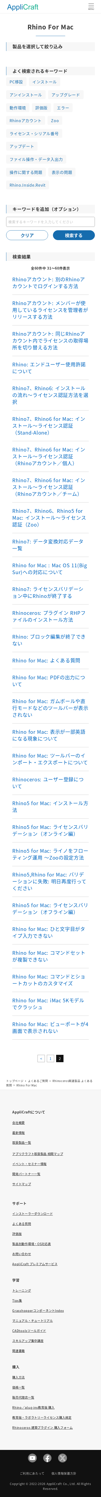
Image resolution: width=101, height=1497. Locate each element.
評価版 (17, 1234)
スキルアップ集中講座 (27, 1341)
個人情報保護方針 (63, 1473)
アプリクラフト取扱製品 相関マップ (37, 1154)
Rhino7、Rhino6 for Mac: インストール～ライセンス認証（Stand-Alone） (48, 425)
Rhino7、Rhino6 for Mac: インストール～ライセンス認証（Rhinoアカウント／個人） (48, 456)
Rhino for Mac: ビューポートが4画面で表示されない (50, 1027)
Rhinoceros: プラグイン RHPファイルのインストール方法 (49, 616)
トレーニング (21, 1290)
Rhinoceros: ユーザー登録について (48, 783)
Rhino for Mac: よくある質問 (46, 660)
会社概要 (18, 1123)
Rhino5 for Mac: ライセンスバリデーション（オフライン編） (50, 909)
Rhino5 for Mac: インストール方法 (50, 806)
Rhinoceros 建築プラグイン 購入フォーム (42, 1427)
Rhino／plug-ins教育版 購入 (33, 1407)
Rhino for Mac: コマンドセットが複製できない (48, 956)
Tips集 (17, 1300)
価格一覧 (18, 1387)
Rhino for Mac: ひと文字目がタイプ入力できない (48, 932)
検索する (74, 235)
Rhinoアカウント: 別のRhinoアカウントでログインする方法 (48, 283)
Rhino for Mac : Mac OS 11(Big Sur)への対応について (49, 569)
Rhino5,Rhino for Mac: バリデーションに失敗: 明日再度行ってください (49, 881)
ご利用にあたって (32, 1473)
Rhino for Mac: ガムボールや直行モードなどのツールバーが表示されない (50, 707)
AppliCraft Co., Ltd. (61, 1484)
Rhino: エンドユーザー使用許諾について (49, 368)
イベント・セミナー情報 (29, 1164)
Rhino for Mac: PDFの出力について (48, 681)
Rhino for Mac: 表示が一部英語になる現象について (48, 735)
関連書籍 (18, 1351)
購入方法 (18, 1377)
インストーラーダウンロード (32, 1214)
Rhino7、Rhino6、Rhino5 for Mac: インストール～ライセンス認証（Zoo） (49, 517)
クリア (27, 235)
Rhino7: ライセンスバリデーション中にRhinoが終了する (48, 592)
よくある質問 (21, 1224)
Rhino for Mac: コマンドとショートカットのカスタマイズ (48, 980)
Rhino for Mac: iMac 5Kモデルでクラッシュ (48, 1004)
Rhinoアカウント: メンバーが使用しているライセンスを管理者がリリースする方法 (50, 309)
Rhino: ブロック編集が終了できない (49, 640)
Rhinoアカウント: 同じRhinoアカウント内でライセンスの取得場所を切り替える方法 (50, 340)
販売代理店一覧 (23, 1397)
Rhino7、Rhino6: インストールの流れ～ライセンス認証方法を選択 (50, 395)
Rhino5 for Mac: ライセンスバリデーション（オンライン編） (50, 830)
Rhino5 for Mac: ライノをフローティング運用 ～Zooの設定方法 (50, 854)
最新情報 (18, 1133)
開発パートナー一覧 (26, 1174)
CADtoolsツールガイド (29, 1331)
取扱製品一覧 (21, 1142)
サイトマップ (21, 1184)
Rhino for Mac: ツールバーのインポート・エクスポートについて (50, 759)
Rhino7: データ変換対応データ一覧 (48, 545)
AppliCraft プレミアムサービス (34, 1264)
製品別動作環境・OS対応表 (31, 1244)
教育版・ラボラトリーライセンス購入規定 (41, 1417)
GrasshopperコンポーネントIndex (38, 1310)
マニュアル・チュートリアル (32, 1320)
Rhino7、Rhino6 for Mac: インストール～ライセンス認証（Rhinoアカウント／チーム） (48, 487)
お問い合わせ (21, 1254)
